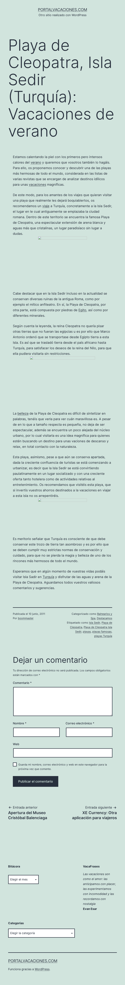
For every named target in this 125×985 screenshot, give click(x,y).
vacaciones (37, 184)
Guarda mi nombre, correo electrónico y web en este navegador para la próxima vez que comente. (62, 767)
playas (87, 631)
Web (16, 744)
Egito (82, 310)
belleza (22, 413)
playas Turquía (103, 636)
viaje (45, 206)
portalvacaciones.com (62, 9)
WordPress (42, 969)
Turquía (48, 577)
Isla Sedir (94, 622)
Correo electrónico (80, 723)
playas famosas (101, 631)
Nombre (19, 723)
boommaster (26, 618)
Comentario (22, 683)
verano (36, 162)
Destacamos (104, 618)
